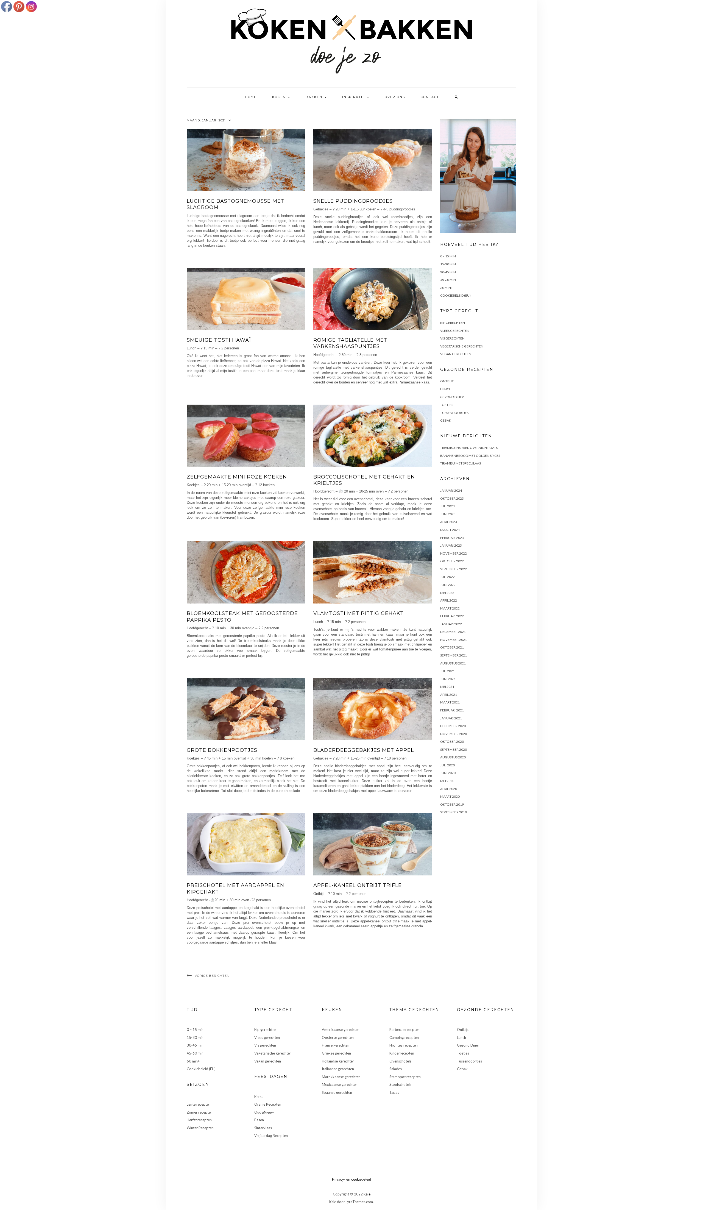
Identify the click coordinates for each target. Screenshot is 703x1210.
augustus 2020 (453, 757)
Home (250, 97)
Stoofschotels (400, 1084)
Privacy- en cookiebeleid (351, 1179)
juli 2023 (447, 506)
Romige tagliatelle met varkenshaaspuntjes (350, 343)
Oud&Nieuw (264, 1112)
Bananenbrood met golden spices (470, 456)
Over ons (395, 97)
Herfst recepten (199, 1120)
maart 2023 (450, 530)
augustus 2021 (453, 663)
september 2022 (453, 569)
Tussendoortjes (454, 413)
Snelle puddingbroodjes (353, 201)
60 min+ (446, 288)
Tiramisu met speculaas (460, 463)
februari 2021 (452, 710)
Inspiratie (354, 97)
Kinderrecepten (401, 1053)
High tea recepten (403, 1045)
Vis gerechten (452, 338)
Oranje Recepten (267, 1104)
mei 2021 (447, 687)
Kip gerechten (452, 323)
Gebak (445, 420)
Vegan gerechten (455, 354)
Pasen (259, 1120)
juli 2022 (447, 577)
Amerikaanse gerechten (340, 1029)
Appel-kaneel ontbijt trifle (357, 885)
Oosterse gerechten (338, 1037)
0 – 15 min (448, 256)
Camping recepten (404, 1037)
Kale (367, 1194)
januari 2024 (451, 490)
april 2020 (448, 789)
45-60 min (448, 280)
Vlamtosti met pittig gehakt (358, 613)
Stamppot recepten (405, 1077)
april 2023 (448, 522)
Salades (395, 1069)
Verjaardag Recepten (271, 1135)
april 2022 (448, 600)
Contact (430, 97)
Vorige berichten (212, 976)
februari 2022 (452, 616)
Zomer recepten (200, 1112)
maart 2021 (450, 702)
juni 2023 (448, 514)
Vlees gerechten (454, 331)
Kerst (258, 1096)
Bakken (315, 97)
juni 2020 (448, 773)
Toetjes (446, 405)
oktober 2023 (452, 498)
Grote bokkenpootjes (222, 750)
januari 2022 (451, 624)
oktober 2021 (452, 647)
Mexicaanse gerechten (340, 1084)
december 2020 (453, 726)
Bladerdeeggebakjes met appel (363, 750)
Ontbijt (447, 381)
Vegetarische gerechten (461, 346)
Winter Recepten (200, 1128)
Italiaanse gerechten (338, 1069)
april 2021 (448, 694)
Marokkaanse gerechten (341, 1077)
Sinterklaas (263, 1128)
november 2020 (453, 734)
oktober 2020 (452, 741)
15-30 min (448, 264)
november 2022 (453, 553)
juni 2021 (448, 679)
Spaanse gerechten (337, 1092)
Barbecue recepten (404, 1029)
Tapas (394, 1092)
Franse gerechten (335, 1045)
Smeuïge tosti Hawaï (219, 340)
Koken (279, 97)
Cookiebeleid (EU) (455, 295)
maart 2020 (450, 796)
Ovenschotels (400, 1061)
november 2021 (453, 640)
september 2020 (453, 749)
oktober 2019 (452, 804)
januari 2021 (451, 718)
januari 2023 (451, 545)
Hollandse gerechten (338, 1061)
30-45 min (448, 272)
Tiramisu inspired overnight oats (469, 448)
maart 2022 (450, 608)
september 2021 (453, 655)
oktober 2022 (452, 561)
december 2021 (453, 632)
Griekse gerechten (336, 1053)
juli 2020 (447, 765)
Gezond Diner (452, 397)
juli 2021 (447, 671)
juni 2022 (448, 585)
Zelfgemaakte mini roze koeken (237, 477)
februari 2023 (452, 538)
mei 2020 (447, 781)
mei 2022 (447, 593)
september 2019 (453, 812)
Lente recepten (199, 1104)
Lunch (445, 389)
